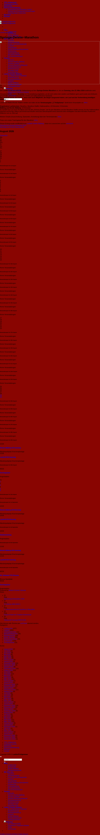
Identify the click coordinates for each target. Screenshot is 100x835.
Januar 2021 (8, 733)
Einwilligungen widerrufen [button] (17, 13)
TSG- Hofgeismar (10, 2)
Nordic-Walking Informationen (18, 782)
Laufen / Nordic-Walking (13, 807)
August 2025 (8, 670)
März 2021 (7, 730)
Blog (5, 30)
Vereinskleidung (13, 786)
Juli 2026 (7, 651)
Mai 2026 (7, 654)
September (4, 135)
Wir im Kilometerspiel (15, 790)
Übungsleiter (12, 781)
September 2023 (9, 711)
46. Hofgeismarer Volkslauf (17, 809)
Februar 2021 (8, 732)
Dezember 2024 (9, 684)
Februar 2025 (8, 681)
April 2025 (7, 677)
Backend (7, 15)
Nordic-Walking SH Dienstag (10, 510)
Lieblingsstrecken (14, 86)
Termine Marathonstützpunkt (17, 798)
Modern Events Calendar (17, 590)
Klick (85, 102)
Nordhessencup (9, 635)
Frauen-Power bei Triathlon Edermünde (17, 615)
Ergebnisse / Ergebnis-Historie (18, 92)
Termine (7, 791)
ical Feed (23, 623)
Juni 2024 (7, 695)
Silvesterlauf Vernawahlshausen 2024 (13, 125)
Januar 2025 (8, 682)
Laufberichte (12, 32)
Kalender (11, 793)
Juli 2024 (7, 693)
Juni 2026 (7, 653)
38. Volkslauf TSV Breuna (9, 575)
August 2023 (8, 712)
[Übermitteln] (4, 101)
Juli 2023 (7, 714)
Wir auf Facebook (14, 788)
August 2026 (8, 649)
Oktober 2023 (8, 709)
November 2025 (9, 665)
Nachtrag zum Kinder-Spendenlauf (12, 127)
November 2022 (9, 726)
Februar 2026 (8, 660)
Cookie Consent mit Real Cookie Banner (14, 834)
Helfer (10, 827)
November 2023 (9, 707)
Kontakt (7, 16)
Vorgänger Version (11, 4)
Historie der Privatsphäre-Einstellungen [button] (21, 11)
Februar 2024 (8, 702)
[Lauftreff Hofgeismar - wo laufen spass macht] (8, 22)
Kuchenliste (12, 829)
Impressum (8, 6)
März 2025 (7, 679)
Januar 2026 (8, 661)
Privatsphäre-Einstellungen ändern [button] (20, 9)
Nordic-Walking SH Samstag (10, 448)
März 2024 (7, 700)
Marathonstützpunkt (14, 84)
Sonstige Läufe (13, 804)
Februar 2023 (8, 723)
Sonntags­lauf (5, 473)
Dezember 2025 (9, 663)
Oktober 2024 (8, 688)
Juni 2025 (7, 674)
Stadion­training (5, 535)
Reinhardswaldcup (10, 639)
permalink (69, 123)
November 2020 (9, 737)
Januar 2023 (8, 725)
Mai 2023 (7, 718)
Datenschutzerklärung (12, 8)
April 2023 (7, 719)
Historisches (12, 784)
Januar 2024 (8, 704)
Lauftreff (2, 32)
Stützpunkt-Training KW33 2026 (15, 620)
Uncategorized (9, 642)
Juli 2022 (7, 728)
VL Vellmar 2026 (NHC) (12, 604)
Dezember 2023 (9, 705)
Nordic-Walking (13, 35)
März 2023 (7, 721)
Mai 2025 (7, 675)
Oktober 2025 (8, 667)
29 (1, 395)
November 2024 (9, 686)
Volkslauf (9, 88)
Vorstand (11, 40)
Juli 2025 (7, 672)
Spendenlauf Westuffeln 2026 (14, 599)
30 (1, 397)
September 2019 (9, 739)
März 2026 (7, 658)
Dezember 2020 (9, 735)
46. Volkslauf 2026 (14, 824)
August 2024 (8, 691)
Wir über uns (8, 772)
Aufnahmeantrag (13, 775)
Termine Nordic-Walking (16, 795)
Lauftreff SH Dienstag (8, 519)
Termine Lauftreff (13, 797)
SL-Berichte (12, 33)
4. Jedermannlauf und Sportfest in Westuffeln (19, 609)
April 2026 (7, 656)
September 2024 (9, 689)
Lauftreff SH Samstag (8, 457)
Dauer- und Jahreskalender (17, 777)
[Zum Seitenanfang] (1, 756)
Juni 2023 (7, 716)
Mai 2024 (7, 697)
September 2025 (9, 668)
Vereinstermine (13, 805)
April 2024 (7, 698)
